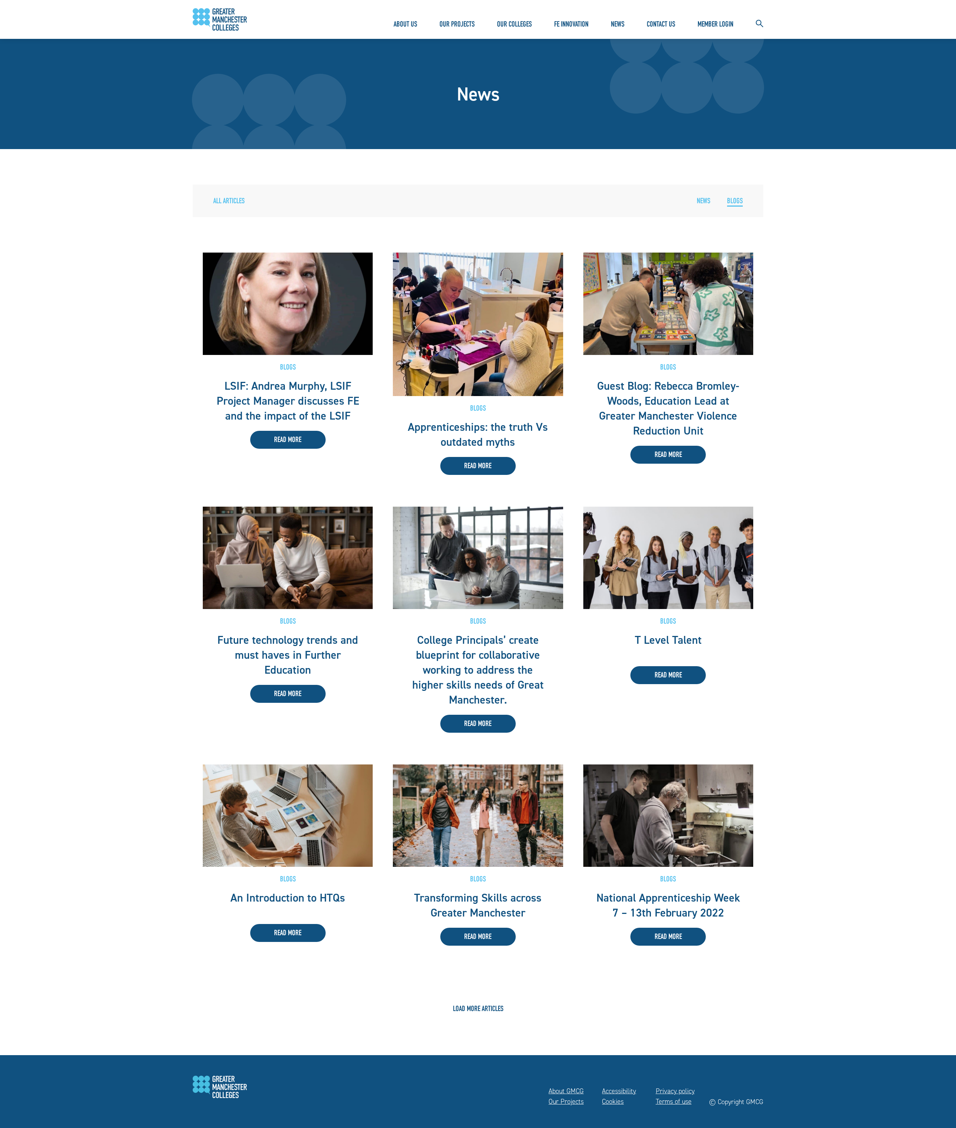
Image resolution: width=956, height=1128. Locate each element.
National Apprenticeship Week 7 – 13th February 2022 (668, 905)
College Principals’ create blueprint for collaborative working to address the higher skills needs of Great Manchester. (478, 670)
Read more (287, 440)
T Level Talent (668, 640)
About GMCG (566, 1091)
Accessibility (619, 1091)
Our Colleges (514, 25)
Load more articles (478, 1009)
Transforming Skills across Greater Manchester (477, 905)
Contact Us (661, 25)
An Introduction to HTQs (287, 897)
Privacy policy (675, 1091)
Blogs (735, 201)
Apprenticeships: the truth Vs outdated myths (478, 434)
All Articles (229, 201)
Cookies (613, 1101)
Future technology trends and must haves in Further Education (287, 655)
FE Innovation (571, 25)
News (617, 25)
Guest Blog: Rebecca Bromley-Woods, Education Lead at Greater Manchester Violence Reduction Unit (668, 408)
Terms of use (674, 1101)
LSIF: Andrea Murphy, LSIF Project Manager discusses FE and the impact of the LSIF (288, 400)
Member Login (715, 25)
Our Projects (457, 25)
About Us (405, 25)
